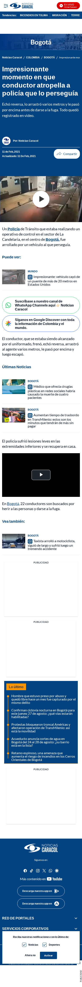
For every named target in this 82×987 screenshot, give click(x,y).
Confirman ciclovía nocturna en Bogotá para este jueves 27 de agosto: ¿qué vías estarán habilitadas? (43, 713)
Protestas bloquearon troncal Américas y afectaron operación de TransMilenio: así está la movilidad (40, 727)
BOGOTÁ (49, 57)
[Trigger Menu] (5, 5)
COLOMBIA (33, 57)
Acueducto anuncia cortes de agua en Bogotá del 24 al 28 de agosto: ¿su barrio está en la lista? (40, 742)
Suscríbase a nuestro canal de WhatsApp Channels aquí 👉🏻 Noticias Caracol (44, 305)
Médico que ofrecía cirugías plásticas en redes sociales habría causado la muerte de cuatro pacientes (51, 391)
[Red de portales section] (76, 918)
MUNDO (32, 271)
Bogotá (13, 503)
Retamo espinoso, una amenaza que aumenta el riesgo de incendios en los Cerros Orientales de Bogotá (43, 756)
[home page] (41, 848)
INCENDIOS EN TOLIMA (34, 15)
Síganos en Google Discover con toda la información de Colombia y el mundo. (44, 324)
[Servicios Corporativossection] (76, 929)
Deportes (54, 944)
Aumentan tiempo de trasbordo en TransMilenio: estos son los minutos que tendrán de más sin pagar (53, 420)
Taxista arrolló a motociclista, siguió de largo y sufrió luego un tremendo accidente (51, 545)
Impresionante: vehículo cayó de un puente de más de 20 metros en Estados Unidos (54, 280)
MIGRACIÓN (59, 15)
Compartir (67, 154)
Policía (14, 228)
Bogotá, (53, 239)
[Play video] (41, 199)
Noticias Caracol (12, 57)
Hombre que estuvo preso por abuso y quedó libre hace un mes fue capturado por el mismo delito (43, 699)
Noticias (33, 944)
